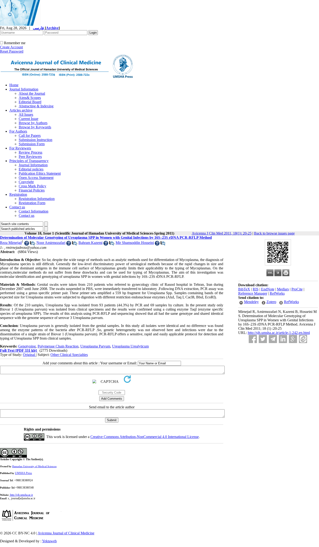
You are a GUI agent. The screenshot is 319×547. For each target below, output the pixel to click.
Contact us (17, 207)
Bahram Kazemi (90, 243)
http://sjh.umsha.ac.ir (21, 494)
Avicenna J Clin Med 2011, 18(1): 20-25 (222, 233)
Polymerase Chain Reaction (58, 346)
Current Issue (28, 119)
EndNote (267, 289)
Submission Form (32, 144)
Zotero (271, 302)
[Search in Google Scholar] (26, 244)
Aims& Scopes (30, 98)
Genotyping (27, 346)
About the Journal (32, 93)
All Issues (26, 114)
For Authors (18, 131)
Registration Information (37, 199)
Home (13, 85)
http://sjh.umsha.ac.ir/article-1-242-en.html (279, 333)
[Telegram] (273, 339)
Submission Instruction (35, 140)
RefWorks (277, 293)
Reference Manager (252, 293)
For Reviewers (20, 148)
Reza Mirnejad (11, 243)
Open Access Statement (36, 178)
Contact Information (33, 211)
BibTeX (244, 289)
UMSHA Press (23, 473)
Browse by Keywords (35, 127)
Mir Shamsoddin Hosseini (135, 243)
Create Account (11, 47)
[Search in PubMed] (32, 244)
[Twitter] (263, 339)
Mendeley (251, 302)
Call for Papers (30, 136)
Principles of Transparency (29, 161)
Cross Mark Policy (32, 186)
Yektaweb (49, 541)
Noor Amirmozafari (50, 243)
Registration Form (32, 203)
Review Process (30, 152)
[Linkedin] (283, 339)
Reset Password (11, 51)
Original (29, 355)
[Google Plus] (293, 339)
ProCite (297, 289)
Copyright (26, 182)
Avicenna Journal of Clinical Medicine (66, 533)
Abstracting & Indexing (36, 106)
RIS (256, 289)
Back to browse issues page (274, 233)
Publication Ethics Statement (40, 173)
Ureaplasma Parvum (95, 346)
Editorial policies (31, 169)
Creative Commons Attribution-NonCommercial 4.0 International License (144, 437)
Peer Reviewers (30, 157)
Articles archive (20, 110)
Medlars (283, 289)
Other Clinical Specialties (69, 355)
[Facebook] (253, 339)
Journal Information (23, 89)
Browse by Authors (33, 123)
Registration (18, 194)
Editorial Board (30, 102)
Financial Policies (32, 190)
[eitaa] (303, 339)
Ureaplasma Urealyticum (130, 346)
